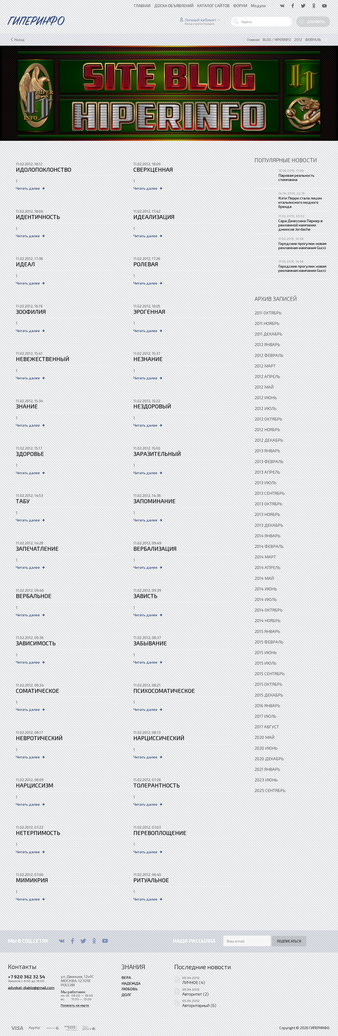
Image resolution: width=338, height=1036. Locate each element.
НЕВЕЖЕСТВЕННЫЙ (42, 359)
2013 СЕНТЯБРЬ (270, 493)
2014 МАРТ (265, 556)
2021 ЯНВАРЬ (267, 769)
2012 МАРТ (265, 365)
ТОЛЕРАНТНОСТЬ (156, 785)
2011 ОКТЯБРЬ (268, 312)
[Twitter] (83, 941)
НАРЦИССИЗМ (34, 785)
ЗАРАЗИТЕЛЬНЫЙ (157, 453)
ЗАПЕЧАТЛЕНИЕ (37, 548)
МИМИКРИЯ (32, 880)
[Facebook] (72, 941)
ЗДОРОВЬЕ (30, 453)
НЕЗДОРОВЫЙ (152, 406)
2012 (298, 40)
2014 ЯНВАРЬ (267, 535)
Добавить (316, 22)
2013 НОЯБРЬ (267, 514)
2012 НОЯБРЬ (267, 429)
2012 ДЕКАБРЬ (269, 439)
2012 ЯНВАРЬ (267, 344)
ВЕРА (126, 977)
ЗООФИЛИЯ (31, 311)
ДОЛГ (126, 994)
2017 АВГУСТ (267, 726)
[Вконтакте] (61, 941)
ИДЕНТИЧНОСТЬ (38, 216)
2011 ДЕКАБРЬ (268, 333)
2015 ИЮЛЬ (265, 662)
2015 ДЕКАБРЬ (269, 694)
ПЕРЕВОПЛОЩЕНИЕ (159, 832)
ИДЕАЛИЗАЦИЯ (154, 216)
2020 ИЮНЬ (266, 747)
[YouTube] (105, 941)
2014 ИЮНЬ (266, 588)
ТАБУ (23, 501)
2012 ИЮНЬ (266, 397)
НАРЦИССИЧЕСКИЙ (158, 738)
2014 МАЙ (264, 578)
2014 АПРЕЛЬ (267, 567)
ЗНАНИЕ (27, 406)
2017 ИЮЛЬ (265, 715)
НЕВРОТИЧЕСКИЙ (39, 738)
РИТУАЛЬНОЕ (151, 880)
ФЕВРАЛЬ (313, 40)
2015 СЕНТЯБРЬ (270, 673)
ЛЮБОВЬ (129, 988)
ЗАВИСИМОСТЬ (36, 643)
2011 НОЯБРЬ (267, 323)
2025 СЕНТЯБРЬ (270, 790)
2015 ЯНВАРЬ (267, 631)
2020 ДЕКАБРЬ (269, 758)
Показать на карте (75, 1005)
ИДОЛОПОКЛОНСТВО (43, 169)
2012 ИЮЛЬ (265, 408)
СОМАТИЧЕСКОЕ (37, 690)
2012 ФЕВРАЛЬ (269, 355)
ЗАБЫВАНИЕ (150, 643)
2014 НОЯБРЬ (267, 620)
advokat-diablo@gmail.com (31, 987)
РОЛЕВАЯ (145, 264)
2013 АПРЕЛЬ (267, 471)
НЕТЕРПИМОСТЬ (38, 832)
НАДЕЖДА (130, 983)
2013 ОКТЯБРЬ (268, 503)
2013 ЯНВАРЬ (267, 450)
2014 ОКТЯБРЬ (269, 609)
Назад (20, 40)
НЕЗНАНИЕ (148, 359)
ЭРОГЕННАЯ (149, 311)
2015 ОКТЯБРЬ (268, 684)
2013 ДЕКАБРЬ (269, 525)
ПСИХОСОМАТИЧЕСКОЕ (164, 690)
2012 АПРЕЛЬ (267, 376)
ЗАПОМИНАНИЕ (154, 501)
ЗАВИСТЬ (145, 595)
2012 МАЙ (264, 386)
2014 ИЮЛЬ (266, 599)
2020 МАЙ (264, 737)
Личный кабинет (200, 19)
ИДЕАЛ (25, 264)
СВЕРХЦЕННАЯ (153, 169)
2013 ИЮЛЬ (265, 482)
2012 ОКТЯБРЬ (268, 418)
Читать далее (28, 188)
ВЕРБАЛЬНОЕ (33, 595)
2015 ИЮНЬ (266, 652)
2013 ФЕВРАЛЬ (269, 461)
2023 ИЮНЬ (266, 779)
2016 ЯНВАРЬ (267, 705)
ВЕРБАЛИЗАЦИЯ (155, 548)
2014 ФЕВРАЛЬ (269, 546)
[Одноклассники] (94, 941)
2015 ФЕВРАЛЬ (269, 641)
